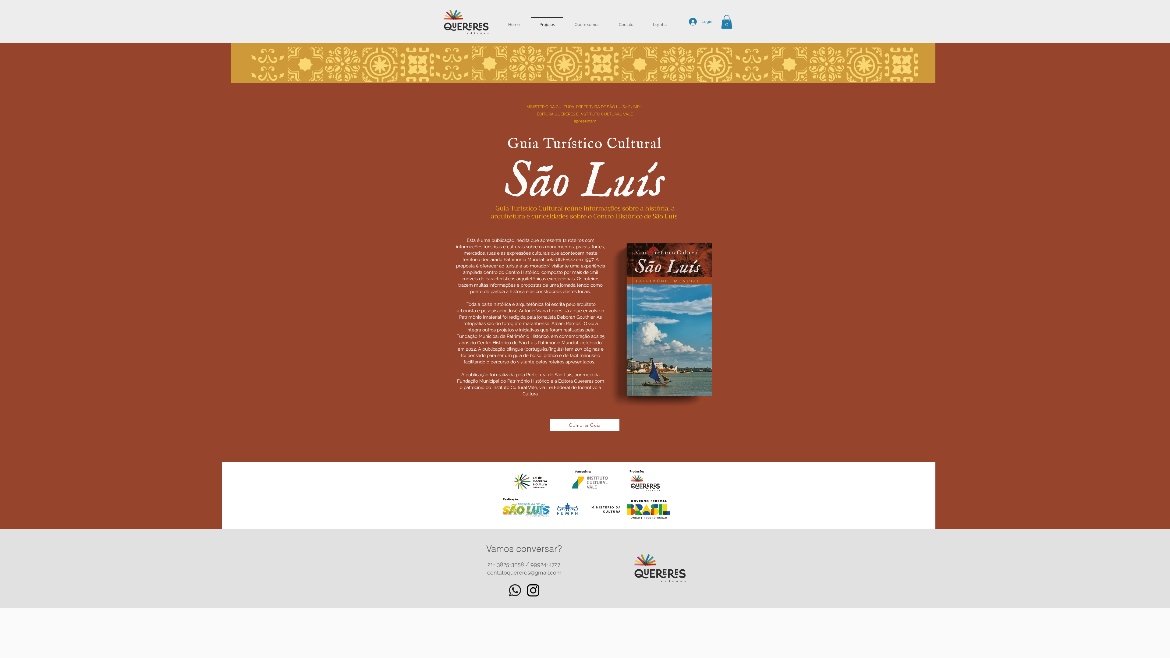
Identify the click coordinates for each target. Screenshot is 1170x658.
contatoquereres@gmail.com (524, 572)
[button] (726, 22)
